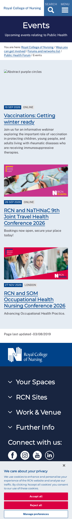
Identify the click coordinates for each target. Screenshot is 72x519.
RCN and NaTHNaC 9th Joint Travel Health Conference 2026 (32, 216)
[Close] (64, 465)
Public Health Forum (17, 55)
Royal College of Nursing (37, 47)
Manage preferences (36, 514)
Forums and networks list (44, 51)
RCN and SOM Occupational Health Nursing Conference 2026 (34, 299)
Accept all (36, 496)
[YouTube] (39, 454)
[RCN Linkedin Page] (51, 454)
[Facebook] (14, 454)
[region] (36, 490)
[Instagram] (26, 454)
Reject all (36, 505)
